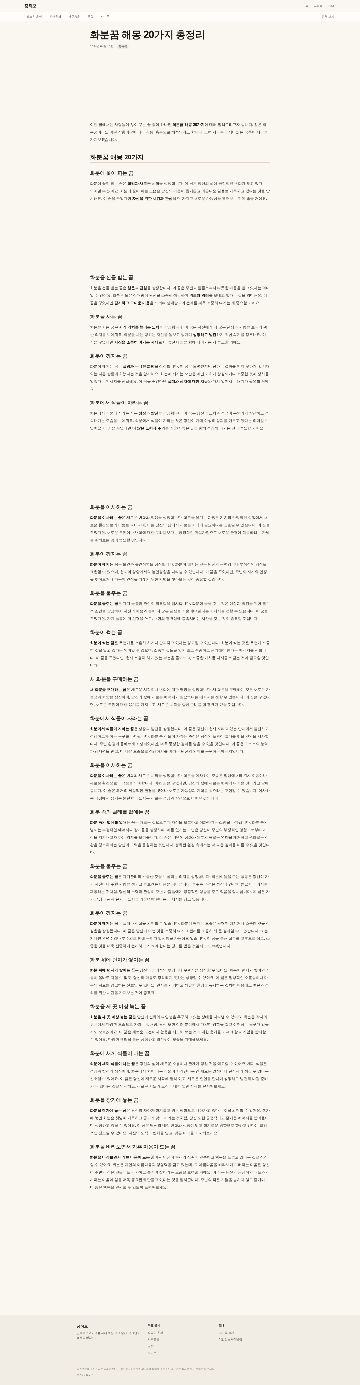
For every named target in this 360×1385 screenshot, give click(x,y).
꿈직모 (30, 6)
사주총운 (74, 16)
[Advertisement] (180, 85)
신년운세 (55, 16)
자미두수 (106, 16)
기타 (331, 6)
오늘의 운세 (34, 16)
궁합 (90, 16)
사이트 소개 (226, 1332)
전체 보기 (328, 16)
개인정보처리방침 (230, 1339)
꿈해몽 (318, 6)
